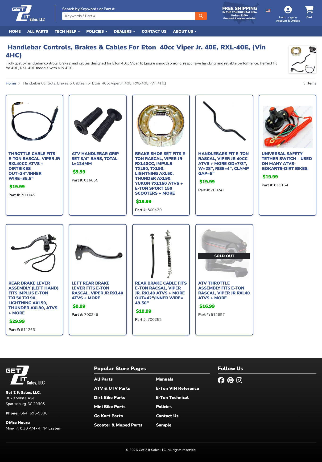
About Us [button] (183, 31)
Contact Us (154, 31)
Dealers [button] (123, 31)
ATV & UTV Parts (112, 388)
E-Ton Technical (172, 397)
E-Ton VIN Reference (177, 388)
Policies (164, 407)
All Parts (37, 31)
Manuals (164, 379)
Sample (163, 425)
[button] (268, 9)
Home (15, 31)
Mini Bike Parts (109, 407)
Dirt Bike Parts (109, 397)
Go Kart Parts (108, 416)
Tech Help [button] (66, 31)
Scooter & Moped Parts (118, 425)
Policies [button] (95, 31)
